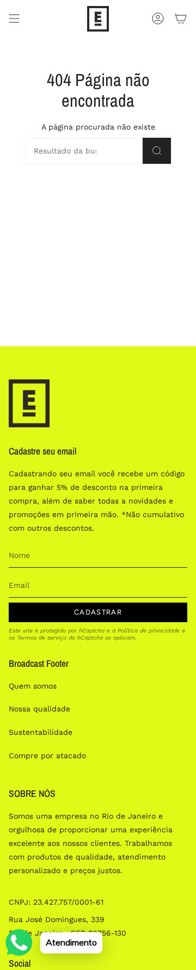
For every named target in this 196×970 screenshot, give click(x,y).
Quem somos (33, 686)
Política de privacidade (149, 630)
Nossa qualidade (39, 708)
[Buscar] (157, 151)
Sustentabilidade (40, 732)
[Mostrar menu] (14, 19)
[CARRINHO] (180, 19)
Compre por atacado (47, 755)
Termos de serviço (41, 637)
